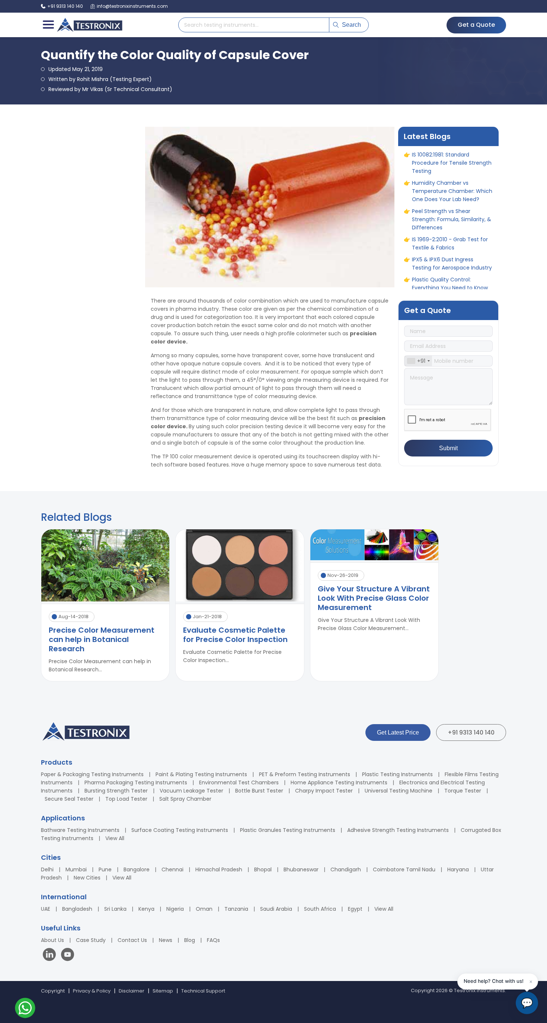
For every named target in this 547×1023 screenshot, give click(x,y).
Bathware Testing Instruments (80, 830)
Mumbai (76, 869)
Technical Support (203, 990)
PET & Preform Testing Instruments (304, 774)
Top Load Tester (126, 799)
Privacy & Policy (92, 990)
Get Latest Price (398, 732)
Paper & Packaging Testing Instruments (92, 774)
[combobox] (418, 361)
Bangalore (137, 869)
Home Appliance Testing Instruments (339, 782)
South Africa (320, 909)
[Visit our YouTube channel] (67, 955)
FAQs (213, 940)
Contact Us (132, 940)
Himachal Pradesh (218, 869)
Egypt (355, 909)
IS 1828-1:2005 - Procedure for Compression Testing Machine (451, 256)
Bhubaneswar (301, 869)
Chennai (172, 869)
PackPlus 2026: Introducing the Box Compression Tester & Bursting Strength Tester (451, 281)
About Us (52, 940)
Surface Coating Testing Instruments (179, 830)
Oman (204, 909)
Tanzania (236, 909)
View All (114, 838)
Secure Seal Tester (69, 799)
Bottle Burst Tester (259, 790)
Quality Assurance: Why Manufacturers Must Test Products (445, 232)
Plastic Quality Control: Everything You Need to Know (450, 208)
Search (351, 25)
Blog (189, 940)
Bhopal (263, 869)
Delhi (47, 869)
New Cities (87, 877)
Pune (105, 869)
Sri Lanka (115, 909)
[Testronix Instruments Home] (89, 24)
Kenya (146, 909)
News (165, 940)
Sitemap (163, 990)
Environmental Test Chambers (239, 782)
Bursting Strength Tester (116, 790)
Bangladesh (77, 909)
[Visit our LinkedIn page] (51, 955)
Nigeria (175, 909)
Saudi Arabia (276, 909)
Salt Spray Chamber (185, 799)
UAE (45, 909)
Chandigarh (345, 869)
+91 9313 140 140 (471, 732)
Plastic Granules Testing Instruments (287, 830)
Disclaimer (131, 990)
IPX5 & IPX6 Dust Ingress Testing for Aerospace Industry (452, 188)
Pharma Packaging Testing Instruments (135, 782)
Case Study (91, 940)
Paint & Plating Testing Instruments (201, 774)
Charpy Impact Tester (324, 790)
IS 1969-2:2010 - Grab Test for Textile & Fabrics (450, 168)
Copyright (53, 990)
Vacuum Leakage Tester (191, 790)
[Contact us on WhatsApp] (25, 1009)
